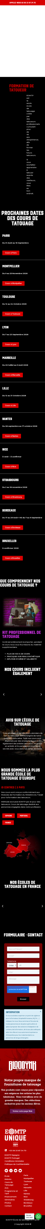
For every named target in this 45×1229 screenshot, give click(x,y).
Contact (8, 1206)
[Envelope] (20, 1170)
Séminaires (10, 1200)
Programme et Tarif (11, 1192)
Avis (6, 1188)
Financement (10, 1197)
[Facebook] (6, 1170)
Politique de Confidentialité (17, 1164)
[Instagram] (11, 1170)
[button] (22, 20)
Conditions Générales (14, 1161)
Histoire (8, 1179)
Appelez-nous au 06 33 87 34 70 (22, 3)
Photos (8, 1203)
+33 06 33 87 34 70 (17, 1150)
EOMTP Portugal (12, 1158)
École (7, 1176)
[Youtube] (15, 1170)
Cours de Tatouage (9, 1183)
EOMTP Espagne (12, 1155)
